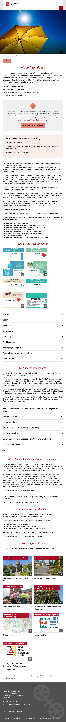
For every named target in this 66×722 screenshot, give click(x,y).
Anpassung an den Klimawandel (14, 56)
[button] (7, 61)
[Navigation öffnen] (61, 8)
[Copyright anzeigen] (61, 52)
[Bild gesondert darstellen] (18, 274)
